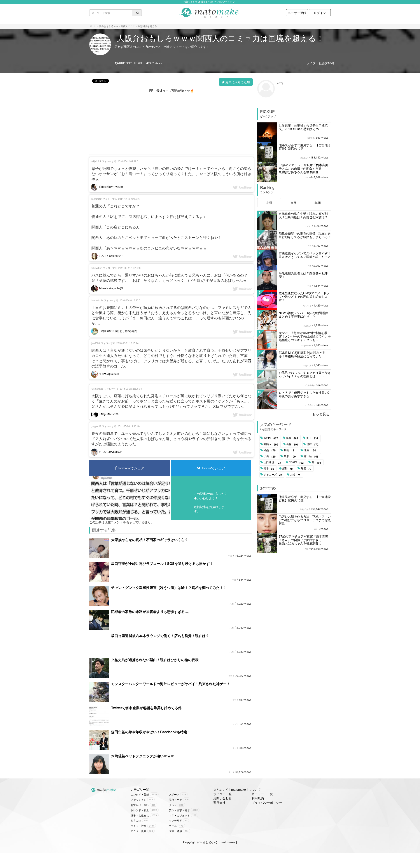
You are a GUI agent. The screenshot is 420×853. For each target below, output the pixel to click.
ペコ (230, 555)
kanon (311, 137)
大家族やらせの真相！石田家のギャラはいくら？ (149, 539)
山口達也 (272, 462)
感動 (287, 468)
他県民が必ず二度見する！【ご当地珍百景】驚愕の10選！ (305, 147)
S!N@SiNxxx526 (108, 414)
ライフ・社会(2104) (320, 63)
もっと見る (321, 413)
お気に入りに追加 (237, 82)
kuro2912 (96, 198)
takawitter (96, 268)
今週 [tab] (269, 202)
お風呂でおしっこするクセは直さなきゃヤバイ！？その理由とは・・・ (305, 374)
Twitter (271, 438)
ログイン (320, 12)
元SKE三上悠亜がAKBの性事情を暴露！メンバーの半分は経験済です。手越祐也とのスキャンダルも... (305, 336)
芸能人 (271, 444)
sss (315, 529)
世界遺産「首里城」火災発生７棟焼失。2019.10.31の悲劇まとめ (303, 127)
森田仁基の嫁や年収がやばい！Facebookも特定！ (151, 731)
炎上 (312, 438)
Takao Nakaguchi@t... (111, 288)
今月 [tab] (293, 202)
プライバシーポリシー (267, 802)
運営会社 (219, 802)
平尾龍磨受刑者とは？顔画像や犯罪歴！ (303, 275)
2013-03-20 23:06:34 (131, 388)
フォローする (109, 161)
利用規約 (258, 798)
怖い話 (311, 456)
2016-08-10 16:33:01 (130, 300)
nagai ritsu (306, 345)
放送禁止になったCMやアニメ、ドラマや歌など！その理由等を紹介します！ (304, 296)
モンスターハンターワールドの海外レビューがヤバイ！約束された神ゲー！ (170, 683)
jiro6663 (95, 343)
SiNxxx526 (97, 388)
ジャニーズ (273, 474)
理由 (310, 450)
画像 (292, 444)
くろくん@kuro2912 (110, 256)
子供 (270, 456)
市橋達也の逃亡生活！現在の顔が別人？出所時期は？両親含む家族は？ (303, 215)
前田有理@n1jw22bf (110, 186)
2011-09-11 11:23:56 (129, 268)
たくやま (307, 305)
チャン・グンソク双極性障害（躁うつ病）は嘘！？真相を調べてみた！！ (169, 587)
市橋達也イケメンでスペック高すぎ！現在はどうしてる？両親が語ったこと (305, 255)
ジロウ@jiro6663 (108, 374)
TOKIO (296, 462)
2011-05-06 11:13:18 (128, 426)
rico (306, 177)
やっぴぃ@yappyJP (110, 451)
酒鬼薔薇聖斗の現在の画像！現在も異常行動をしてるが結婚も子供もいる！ (305, 235)
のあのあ (304, 157)
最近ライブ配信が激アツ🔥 (175, 90)
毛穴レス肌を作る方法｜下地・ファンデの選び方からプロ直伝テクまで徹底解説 (305, 520)
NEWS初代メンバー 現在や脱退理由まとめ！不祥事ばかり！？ (303, 315)
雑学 (269, 468)
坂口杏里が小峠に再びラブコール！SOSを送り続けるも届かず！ (162, 563)
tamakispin (97, 300)
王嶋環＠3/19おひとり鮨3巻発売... (118, 331)
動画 (290, 450)
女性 (295, 474)
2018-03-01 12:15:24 (127, 343)
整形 (290, 456)
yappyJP (96, 426)
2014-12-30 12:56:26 (129, 198)
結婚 (270, 450)
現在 (312, 444)
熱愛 (306, 468)
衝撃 (292, 438)
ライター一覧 (222, 794)
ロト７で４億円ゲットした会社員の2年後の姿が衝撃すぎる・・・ (304, 394)
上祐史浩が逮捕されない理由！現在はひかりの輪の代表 (155, 659)
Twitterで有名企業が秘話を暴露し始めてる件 (146, 707)
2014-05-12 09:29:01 (128, 161)
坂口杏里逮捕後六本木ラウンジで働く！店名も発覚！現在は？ (160, 635)
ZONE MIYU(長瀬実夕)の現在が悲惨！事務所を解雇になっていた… (302, 354)
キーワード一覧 (262, 794)
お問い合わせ (222, 798)
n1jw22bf (96, 161)
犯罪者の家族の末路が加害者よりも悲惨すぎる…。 (151, 611)
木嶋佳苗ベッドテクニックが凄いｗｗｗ (142, 755)
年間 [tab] (318, 202)
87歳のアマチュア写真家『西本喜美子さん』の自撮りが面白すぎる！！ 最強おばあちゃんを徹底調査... (303, 168)
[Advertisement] (171, 123)
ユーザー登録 (297, 12)
